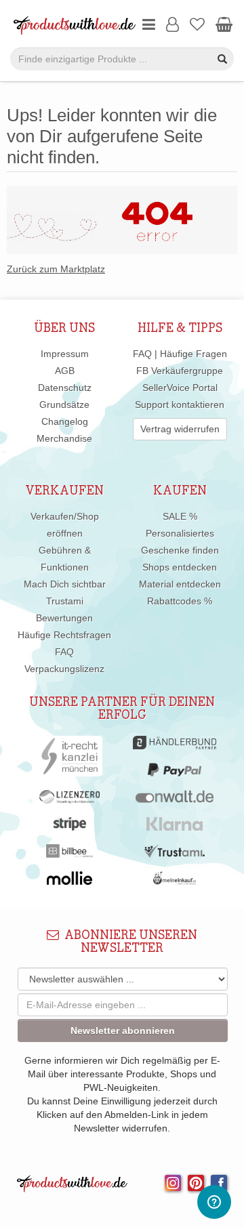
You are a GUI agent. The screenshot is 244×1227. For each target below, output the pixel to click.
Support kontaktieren (179, 404)
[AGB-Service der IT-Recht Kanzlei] (69, 759)
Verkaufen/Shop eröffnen (64, 525)
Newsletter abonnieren (122, 1030)
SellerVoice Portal (180, 387)
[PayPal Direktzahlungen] (174, 773)
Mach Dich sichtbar (65, 584)
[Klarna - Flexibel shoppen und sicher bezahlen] (174, 827)
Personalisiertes (180, 533)
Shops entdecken (179, 567)
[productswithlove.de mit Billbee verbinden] (69, 854)
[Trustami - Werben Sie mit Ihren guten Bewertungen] (174, 854)
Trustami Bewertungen (64, 609)
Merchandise (64, 438)
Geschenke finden (180, 550)
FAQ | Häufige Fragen (180, 353)
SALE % (180, 516)
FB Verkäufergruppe (179, 370)
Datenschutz (65, 387)
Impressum (65, 353)
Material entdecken (180, 584)
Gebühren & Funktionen (65, 559)
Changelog (64, 421)
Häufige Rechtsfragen (64, 634)
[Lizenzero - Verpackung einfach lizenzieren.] (69, 800)
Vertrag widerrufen (180, 428)
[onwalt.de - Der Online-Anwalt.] (175, 800)
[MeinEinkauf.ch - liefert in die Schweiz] (175, 881)
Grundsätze (64, 404)
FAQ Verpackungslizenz (64, 660)
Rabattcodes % (179, 601)
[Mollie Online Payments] (70, 881)
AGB (65, 370)
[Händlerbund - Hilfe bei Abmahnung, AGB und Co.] (174, 746)
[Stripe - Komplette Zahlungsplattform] (70, 827)
